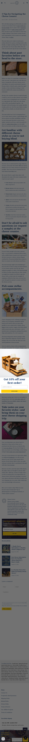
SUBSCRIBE (14, 391)
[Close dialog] (27, 349)
